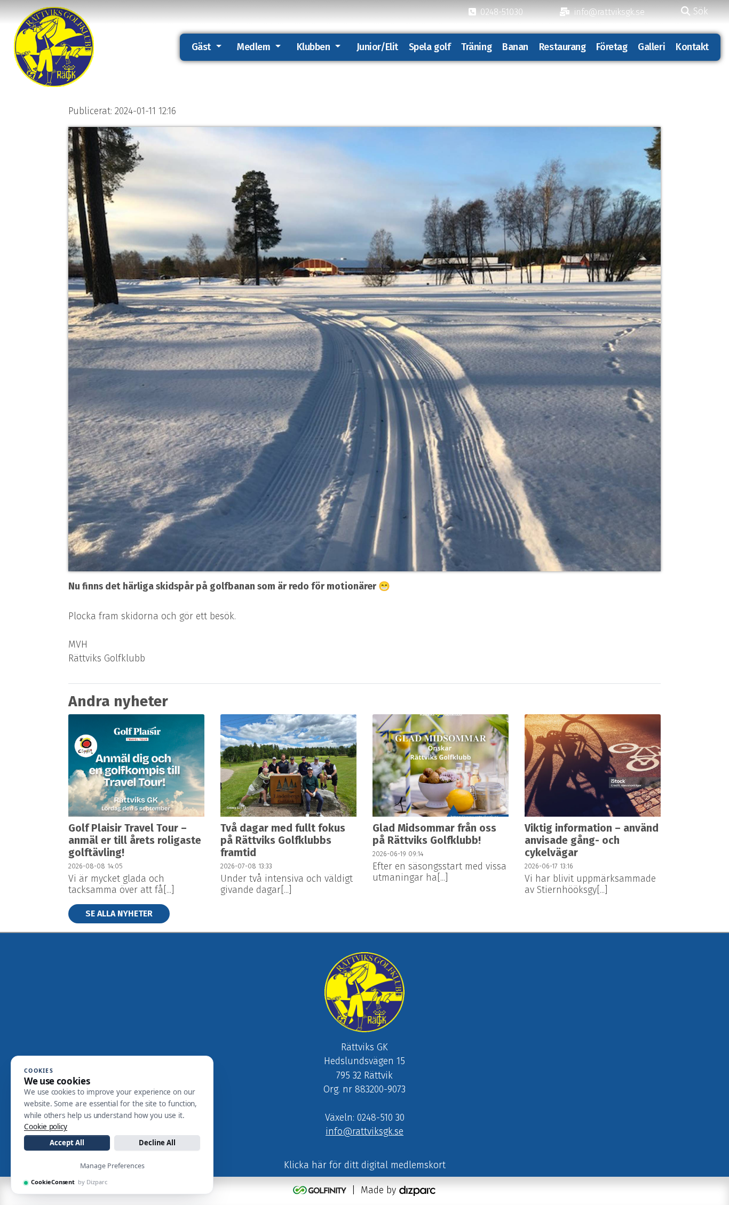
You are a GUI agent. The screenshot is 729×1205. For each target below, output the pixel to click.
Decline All (157, 1142)
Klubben (313, 47)
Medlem (253, 47)
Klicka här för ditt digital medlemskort (365, 1165)
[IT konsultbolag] (417, 1190)
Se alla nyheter (119, 913)
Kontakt (692, 47)
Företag (611, 47)
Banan (515, 47)
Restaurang (562, 47)
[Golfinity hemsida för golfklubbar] (321, 1190)
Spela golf (430, 47)
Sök (699, 11)
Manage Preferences (112, 1165)
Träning (476, 47)
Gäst (201, 47)
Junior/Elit (377, 47)
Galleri (651, 47)
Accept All (67, 1142)
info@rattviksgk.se (364, 1131)
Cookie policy (45, 1126)
